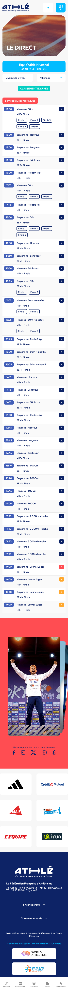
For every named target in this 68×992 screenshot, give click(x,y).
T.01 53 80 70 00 (15, 890)
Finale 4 (22, 126)
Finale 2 (34, 120)
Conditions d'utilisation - (19, 943)
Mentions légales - (41, 943)
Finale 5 (34, 126)
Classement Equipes (34, 88)
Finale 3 (47, 120)
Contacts (56, 943)
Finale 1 (21, 120)
